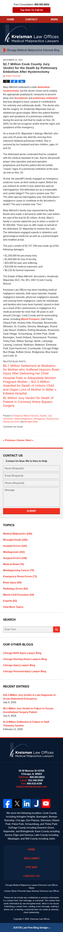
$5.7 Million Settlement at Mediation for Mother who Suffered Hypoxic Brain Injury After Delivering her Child (31, 369)
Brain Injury (12, 582)
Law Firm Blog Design (30, 927)
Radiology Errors (15, 588)
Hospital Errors (15, 546)
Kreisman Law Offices (40, 919)
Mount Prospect (30, 319)
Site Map (31, 867)
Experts (43, 416)
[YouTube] (46, 803)
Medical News (13, 564)
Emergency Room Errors (20, 576)
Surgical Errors (15, 558)
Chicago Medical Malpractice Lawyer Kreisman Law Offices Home (31, 886)
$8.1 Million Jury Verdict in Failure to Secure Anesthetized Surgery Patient (28, 710)
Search (56, 629)
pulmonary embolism (45, 98)
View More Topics (13, 607)
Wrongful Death (31, 422)
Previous (9, 440)
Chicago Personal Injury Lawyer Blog (24, 671)
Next (29, 440)
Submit (31, 511)
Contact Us (31, 876)
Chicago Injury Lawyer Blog (19, 665)
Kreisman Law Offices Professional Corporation (31, 33)
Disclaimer (31, 858)
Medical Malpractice (23, 419)
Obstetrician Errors (11, 422)
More (54, 19)
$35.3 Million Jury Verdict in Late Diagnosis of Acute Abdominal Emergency (29, 697)
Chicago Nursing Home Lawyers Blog (25, 659)
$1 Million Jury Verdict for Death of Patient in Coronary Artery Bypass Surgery (28, 401)
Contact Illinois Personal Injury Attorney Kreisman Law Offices (31, 891)
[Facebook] (7, 803)
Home (10, 19)
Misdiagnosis (39, 419)
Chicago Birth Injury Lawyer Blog (22, 653)
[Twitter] (17, 803)
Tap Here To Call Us (31, 10)
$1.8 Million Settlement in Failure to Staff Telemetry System (26, 724)
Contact (31, 19)
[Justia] (36, 803)
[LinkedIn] (26, 803)
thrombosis (21, 98)
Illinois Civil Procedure (18, 594)
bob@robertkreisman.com (31, 786)
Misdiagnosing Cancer (18, 570)
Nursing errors (52, 419)
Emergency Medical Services (26, 416)
